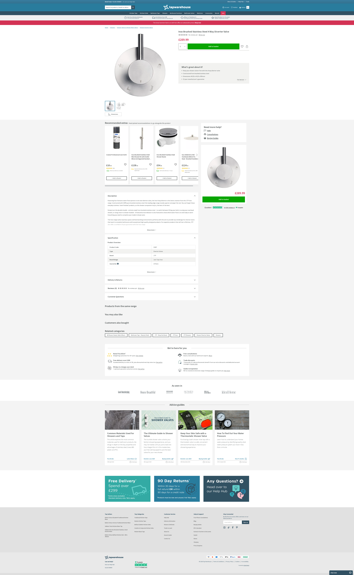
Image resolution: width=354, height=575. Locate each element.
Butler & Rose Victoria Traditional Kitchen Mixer (118, 523)
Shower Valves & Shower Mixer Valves (127, 27)
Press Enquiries (198, 545)
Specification (113, 238)
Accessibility (244, 561)
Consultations (212, 134)
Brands (217, 13)
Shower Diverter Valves (146, 27)
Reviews (111, 288)
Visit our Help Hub (109, 564)
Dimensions (116, 114)
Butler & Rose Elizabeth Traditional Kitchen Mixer (116, 518)
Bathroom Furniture (176, 13)
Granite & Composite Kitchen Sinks (144, 528)
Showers (164, 13)
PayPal (195, 535)
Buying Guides (212, 138)
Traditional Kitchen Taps (141, 517)
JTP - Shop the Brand (161, 335)
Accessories (208, 13)
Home (106, 27)
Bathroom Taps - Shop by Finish (140, 335)
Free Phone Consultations (201, 517)
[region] (151, 156)
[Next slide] (196, 155)
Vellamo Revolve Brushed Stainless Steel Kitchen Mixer (116, 530)
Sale (223, 13)
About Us (166, 531)
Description (112, 196)
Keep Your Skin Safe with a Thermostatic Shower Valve (194, 434)
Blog (195, 521)
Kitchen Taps (133, 13)
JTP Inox (175, 335)
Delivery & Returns (115, 280)
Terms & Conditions (218, 561)
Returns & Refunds (169, 524)
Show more (151, 230)
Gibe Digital (246, 565)
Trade (247, 1)
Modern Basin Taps (140, 531)
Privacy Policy (229, 561)
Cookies (237, 561)
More (210, 356)
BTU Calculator (198, 528)
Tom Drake (110, 459)
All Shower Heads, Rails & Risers (116, 335)
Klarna (195, 538)
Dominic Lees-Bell (149, 459)
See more (227, 371)
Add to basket (220, 46)
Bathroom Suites (189, 13)
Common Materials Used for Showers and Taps (120, 434)
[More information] (118, 264)
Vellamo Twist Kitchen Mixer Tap (113, 526)
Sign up (245, 522)
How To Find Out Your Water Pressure (230, 434)
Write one (202, 35)
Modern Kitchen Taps (140, 521)
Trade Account (168, 528)
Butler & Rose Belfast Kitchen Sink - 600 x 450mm (116, 535)
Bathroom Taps (155, 13)
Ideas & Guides (231, 1)
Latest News (132, 459)
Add (119, 178)
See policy (159, 362)
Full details (240, 80)
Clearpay (196, 542)
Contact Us (167, 538)
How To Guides (241, 459)
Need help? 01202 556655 (120, 1)
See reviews (139, 356)
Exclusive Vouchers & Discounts (202, 531)
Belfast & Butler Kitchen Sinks (143, 524)
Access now (193, 364)
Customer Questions (116, 296)
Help (209, 130)
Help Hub (241, 1)
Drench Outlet (168, 535)
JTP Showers (187, 335)
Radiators (200, 13)
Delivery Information (169, 521)
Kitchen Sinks (144, 13)
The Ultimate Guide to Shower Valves (158, 434)
